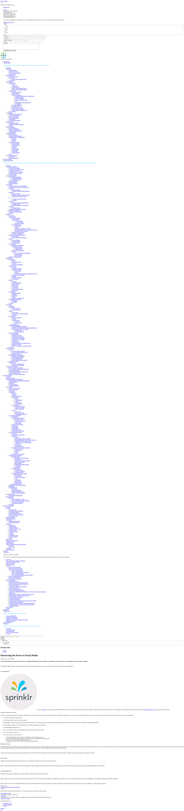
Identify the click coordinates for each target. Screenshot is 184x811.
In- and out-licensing (14, 116)
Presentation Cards (13, 535)
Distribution (14, 300)
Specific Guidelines (16, 262)
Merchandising (18, 463)
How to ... (8, 566)
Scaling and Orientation (17, 289)
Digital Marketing (13, 487)
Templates (14, 315)
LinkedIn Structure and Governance (20, 205)
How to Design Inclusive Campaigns (20, 572)
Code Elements (18, 400)
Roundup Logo (18, 469)
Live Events (15, 151)
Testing (13, 297)
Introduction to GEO (14, 581)
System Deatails (18, 330)
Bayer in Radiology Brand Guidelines (20, 500)
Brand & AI (9, 69)
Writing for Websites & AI (15, 257)
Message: (5, 43)
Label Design (18, 423)
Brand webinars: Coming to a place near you (19, 595)
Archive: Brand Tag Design (15, 432)
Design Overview (19, 419)
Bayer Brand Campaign (14, 168)
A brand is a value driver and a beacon (18, 586)
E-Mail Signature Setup (14, 521)
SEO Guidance (15, 236)
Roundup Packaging (16, 483)
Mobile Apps (9, 258)
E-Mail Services (18, 249)
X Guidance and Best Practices (19, 199)
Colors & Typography (20, 462)
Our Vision (14, 489)
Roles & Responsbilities (17, 264)
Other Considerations (14, 333)
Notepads (11, 534)
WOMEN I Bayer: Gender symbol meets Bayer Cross (21, 594)
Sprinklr (44, 709)
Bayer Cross (12, 78)
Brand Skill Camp (10, 564)
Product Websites (16, 240)
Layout (13, 410)
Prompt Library (12, 74)
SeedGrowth (12, 593)
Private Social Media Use (15, 210)
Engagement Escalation (14, 370)
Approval (14, 267)
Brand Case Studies (10, 580)
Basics (10, 349)
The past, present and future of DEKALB (18, 584)
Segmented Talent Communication (17, 137)
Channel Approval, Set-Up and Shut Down (19, 187)
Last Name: (6, 37)
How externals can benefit (12, 632)
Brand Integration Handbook (15, 495)
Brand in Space (9, 121)
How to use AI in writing (17, 109)
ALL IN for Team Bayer (14, 170)
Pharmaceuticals (10, 496)
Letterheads (11, 525)
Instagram (11, 192)
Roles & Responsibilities (17, 357)
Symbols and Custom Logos (15, 131)
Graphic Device (15, 87)
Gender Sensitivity (19, 97)
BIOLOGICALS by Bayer (18, 431)
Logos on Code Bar (19, 407)
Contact (5, 9)
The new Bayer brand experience (16, 590)
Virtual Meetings (16, 152)
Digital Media (15, 427)
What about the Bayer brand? (13, 562)
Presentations (15, 416)
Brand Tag (14, 433)
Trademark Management (14, 129)
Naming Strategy (16, 284)
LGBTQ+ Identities (19, 98)
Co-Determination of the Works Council (21, 343)
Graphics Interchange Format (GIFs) (17, 209)
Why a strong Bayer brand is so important (15, 560)
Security (14, 251)
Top (1, 809)
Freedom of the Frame (20, 406)
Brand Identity (9, 82)
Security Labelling (13, 536)
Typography (15, 85)
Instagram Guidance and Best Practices (21, 195)
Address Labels (12, 530)
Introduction (12, 215)
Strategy (14, 260)
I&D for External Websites (18, 250)
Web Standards (18, 322)
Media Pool (6, 609)
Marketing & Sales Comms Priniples (17, 485)
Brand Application (7, 159)
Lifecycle (14, 263)
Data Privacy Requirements (15, 211)
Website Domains (19, 220)
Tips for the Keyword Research (19, 237)
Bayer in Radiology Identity (18, 499)
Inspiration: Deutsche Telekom (16, 602)
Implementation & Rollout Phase (19, 326)
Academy (5, 551)
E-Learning (9, 304)
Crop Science (9, 387)
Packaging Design (19, 472)
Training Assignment (16, 335)
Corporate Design (16, 241)
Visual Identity (12, 83)
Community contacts (5, 798)
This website (6, 642)
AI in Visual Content (14, 587)
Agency (17, 451)
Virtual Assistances (10, 348)
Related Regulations (13, 158)
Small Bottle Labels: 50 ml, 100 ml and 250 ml (25, 440)
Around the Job (12, 509)
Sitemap (2, 808)
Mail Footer (9, 520)
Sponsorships (12, 119)
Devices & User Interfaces (18, 502)
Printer (16, 453)
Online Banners (15, 149)
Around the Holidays (14, 512)
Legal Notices (15, 288)
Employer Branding (10, 133)
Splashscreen (15, 290)
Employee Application (8, 505)
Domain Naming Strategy (18, 491)
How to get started (16, 218)
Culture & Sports (13, 174)
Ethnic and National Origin (21, 100)
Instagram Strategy (16, 193)
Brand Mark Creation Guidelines (22, 460)
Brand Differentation (16, 396)
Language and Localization (18, 339)
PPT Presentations (10, 517)
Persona (14, 138)
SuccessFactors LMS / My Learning (20, 329)
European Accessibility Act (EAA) (23, 228)
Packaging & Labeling (17, 503)
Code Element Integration (21, 414)
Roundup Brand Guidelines (15, 455)
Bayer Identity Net (10, 629)
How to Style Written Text (18, 573)
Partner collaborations (14, 118)
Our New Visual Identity (14, 388)
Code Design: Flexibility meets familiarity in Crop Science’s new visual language (27, 591)
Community (3, 796)
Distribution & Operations (15, 299)
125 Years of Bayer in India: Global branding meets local (22, 603)
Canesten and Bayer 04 (14, 599)
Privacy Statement (7, 804)
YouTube (11, 206)
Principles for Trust (13, 71)
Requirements (12, 362)
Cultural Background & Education (23, 102)
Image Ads (14, 146)
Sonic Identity (12, 111)
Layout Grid (18, 411)
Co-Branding (9, 112)
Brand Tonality (15, 93)
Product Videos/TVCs (14, 385)
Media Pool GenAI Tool (11, 618)
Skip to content (4, 1)
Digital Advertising (13, 180)
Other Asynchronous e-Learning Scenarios (21, 346)
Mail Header (9, 539)
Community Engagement (12, 366)
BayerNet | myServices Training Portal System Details (24, 327)
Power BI (11, 545)
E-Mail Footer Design (14, 522)
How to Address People (17, 571)
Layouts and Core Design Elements (20, 313)
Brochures (14, 147)
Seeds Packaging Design (17, 424)
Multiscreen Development (18, 298)
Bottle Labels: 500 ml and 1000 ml (23, 441)
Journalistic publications (14, 120)
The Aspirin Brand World (15, 598)
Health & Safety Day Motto (15, 173)
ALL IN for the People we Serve (16, 169)
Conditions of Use (7, 803)
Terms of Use (18, 226)
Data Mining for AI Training (21, 231)
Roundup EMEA (16, 468)
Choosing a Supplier (16, 268)
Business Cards (12, 526)
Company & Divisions (17, 105)
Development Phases (17, 317)
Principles (14, 281)
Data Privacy (12, 156)
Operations (14, 302)
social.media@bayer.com (150, 709)
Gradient (17, 401)
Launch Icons (15, 286)
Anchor (16, 398)
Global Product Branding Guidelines (14, 379)
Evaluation (14, 324)
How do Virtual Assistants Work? (19, 352)
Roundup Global (16, 456)
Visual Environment (13, 123)
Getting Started (12, 217)
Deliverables (15, 340)
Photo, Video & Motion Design (19, 88)
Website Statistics (19, 248)
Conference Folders (13, 531)
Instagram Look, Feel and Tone (19, 196)
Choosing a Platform (16, 277)
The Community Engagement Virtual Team (19, 369)
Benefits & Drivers (16, 353)
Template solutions (13, 527)
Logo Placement (15, 405)
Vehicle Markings (10, 549)
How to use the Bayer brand (15, 568)
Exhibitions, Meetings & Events (16, 124)
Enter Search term (5, 636)
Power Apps (12, 547)
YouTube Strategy (16, 208)
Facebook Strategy (16, 190)
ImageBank (11, 486)
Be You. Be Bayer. (13, 134)
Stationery (8, 523)
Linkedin (11, 201)
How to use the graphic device (16, 576)
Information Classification (18, 336)
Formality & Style (16, 106)
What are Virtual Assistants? (18, 351)
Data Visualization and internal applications (16, 544)
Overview (8, 67)
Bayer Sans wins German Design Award (18, 582)
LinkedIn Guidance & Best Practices (20, 202)
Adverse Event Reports (17, 233)
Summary (14, 395)
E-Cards (8, 508)
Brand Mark (17, 459)
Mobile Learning (16, 342)
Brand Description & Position (21, 458)
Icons (16, 478)
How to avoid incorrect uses (15, 578)
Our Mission (12, 80)
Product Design (18, 482)
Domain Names (15, 219)
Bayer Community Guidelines (16, 367)
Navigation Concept (16, 282)
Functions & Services (17, 246)
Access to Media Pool (11, 616)
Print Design (18, 481)
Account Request (7, 622)
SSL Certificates (18, 255)
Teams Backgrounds (16, 429)
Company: (5, 38)
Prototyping (14, 295)
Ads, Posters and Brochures (18, 434)
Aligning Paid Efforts (17, 178)
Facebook (11, 188)
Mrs (7, 26)
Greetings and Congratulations (16, 511)
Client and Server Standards (18, 338)
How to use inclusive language (16, 569)
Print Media (14, 425)
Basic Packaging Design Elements (22, 438)
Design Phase (15, 312)
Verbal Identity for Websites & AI (19, 110)
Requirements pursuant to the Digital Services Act (26, 229)
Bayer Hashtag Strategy (17, 107)
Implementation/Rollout (14, 325)
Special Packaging (19, 446)
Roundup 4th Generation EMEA (19, 473)
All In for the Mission (14, 585)
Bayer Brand (6, 61)
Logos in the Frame (19, 409)
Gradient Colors (18, 404)
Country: (5, 40)
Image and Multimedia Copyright (19, 89)
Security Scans (18, 254)
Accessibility (18, 103)
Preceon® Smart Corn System (16, 596)
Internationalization (16, 293)
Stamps (11, 538)
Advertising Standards (11, 175)
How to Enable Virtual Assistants (19, 360)
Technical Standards (19, 331)
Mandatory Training (16, 344)
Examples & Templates (14, 142)
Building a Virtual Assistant (18, 356)
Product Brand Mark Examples (22, 464)
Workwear (8, 548)
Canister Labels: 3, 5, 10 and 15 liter (23, 442)
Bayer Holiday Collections (15, 513)
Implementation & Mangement (16, 355)
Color (13, 84)
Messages (14, 140)
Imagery (14, 141)
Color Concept (18, 402)
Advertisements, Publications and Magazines (19, 380)
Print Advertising (13, 182)
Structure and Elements (20, 420)
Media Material (9, 543)
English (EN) (6, 7)
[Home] (3, 57)
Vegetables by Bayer (14, 606)
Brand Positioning (10, 75)
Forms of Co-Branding (14, 115)
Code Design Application (15, 415)
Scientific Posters (10, 541)
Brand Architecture (10, 127)
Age (16, 101)
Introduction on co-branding (15, 114)
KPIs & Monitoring (16, 490)
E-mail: (5, 41)
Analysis (14, 318)
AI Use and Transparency (15, 72)
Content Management (17, 358)
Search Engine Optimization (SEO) (17, 235)
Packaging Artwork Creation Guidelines (21, 447)
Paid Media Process (16, 179)
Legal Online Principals (11, 155)
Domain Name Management (18, 492)
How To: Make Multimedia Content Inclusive (22, 575)
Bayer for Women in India (15, 589)
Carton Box (17, 443)
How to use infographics (14, 577)
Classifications (15, 278)
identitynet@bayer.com (8, 22)
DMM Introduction (10, 621)
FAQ (10, 154)
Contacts (11, 213)
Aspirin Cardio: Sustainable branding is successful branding (22, 600)
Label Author (18, 450)
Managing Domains (19, 223)
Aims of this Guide (16, 309)
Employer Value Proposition (15, 136)
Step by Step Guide (19, 413)
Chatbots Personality (14, 361)
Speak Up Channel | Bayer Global (17, 374)
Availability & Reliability (17, 245)
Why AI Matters (13, 70)
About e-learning (16, 308)
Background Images (10, 518)
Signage (11, 125)
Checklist (14, 276)
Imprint (16, 227)
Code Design (12, 392)
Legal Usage (18, 467)
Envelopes (11, 532)
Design (10, 239)
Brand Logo (12, 391)
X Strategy (14, 200)
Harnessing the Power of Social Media (18, 186)
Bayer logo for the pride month (19, 79)
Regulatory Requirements (18, 365)
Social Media (15, 150)
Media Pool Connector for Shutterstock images (17, 619)
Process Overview (19, 449)
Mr (7, 32)
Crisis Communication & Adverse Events (18, 371)
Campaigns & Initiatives (11, 166)
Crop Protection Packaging (18, 418)
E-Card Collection (13, 516)
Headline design (15, 143)
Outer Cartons (18, 445)
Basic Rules (20, 222)
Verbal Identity (12, 91)
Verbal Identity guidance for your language (24, 96)
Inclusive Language (16, 94)
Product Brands (12, 132)
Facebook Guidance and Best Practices (21, 191)
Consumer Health (10, 494)
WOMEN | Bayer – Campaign (16, 171)
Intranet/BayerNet (16, 242)
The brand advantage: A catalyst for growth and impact (21, 604)
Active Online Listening (14, 373)
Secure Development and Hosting (22, 253)
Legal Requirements (16, 224)
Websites (8, 214)
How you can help (10, 563)
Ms (7, 29)
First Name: (6, 35)
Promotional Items (13, 183)
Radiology (11, 498)
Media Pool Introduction (11, 617)
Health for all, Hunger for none (16, 514)
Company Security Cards (15, 529)
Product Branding (7, 375)
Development (12, 244)
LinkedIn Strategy (16, 204)
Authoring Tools (16, 320)
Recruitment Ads (16, 145)
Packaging (11, 383)
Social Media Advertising (15, 177)
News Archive (9, 607)
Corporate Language (16, 92)
